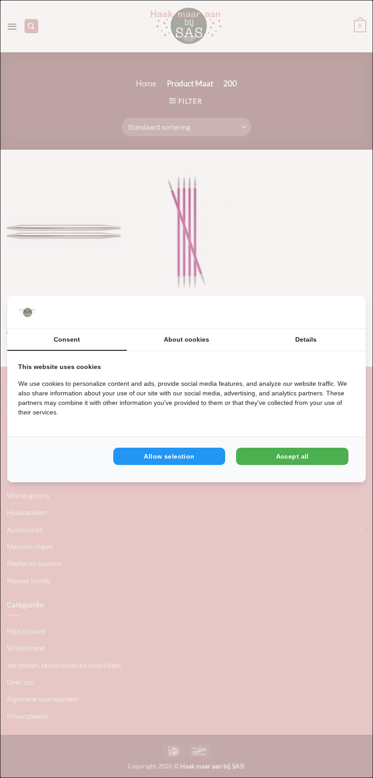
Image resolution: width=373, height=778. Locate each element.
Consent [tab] (67, 339)
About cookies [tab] (186, 339)
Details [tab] (306, 339)
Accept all (292, 456)
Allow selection (169, 456)
